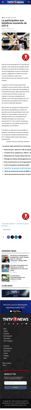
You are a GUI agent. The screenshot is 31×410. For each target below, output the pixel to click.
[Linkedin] (16, 237)
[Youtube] (26, 324)
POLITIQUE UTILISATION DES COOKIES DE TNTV (15, 405)
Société (14, 17)
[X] (12, 237)
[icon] (2, 17)
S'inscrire (15, 387)
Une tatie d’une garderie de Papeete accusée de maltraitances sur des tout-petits (19, 268)
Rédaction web (6, 229)
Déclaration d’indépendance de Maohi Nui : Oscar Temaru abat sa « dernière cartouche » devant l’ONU (19, 258)
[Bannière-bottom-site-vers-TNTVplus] (15, 297)
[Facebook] (8, 237)
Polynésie (7, 17)
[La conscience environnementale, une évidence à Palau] (5, 278)
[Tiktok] (22, 324)
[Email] (20, 237)
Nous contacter (6, 363)
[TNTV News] (15, 319)
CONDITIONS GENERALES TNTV (22, 403)
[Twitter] (13, 324)
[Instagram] (9, 324)
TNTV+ (4, 365)
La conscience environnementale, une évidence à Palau (17, 277)
